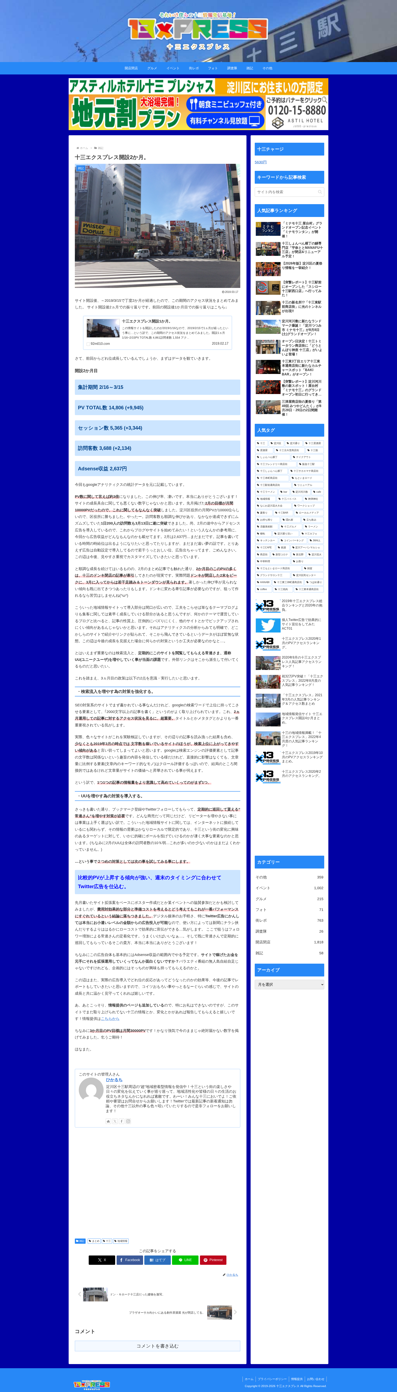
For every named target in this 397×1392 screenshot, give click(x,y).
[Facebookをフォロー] (121, 1121)
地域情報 (122, 1241)
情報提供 (297, 1379)
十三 (108, 1241)
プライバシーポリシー (272, 1379)
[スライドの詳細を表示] (198, 104)
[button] (320, 191)
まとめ (95, 1241)
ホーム (249, 1379)
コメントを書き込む (157, 1346)
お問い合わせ (315, 1379)
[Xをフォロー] (115, 1121)
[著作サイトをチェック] (108, 1121)
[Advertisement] (157, 1182)
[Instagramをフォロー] (128, 1121)
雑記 (81, 1241)
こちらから (110, 1019)
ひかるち (114, 1079)
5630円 (261, 162)
